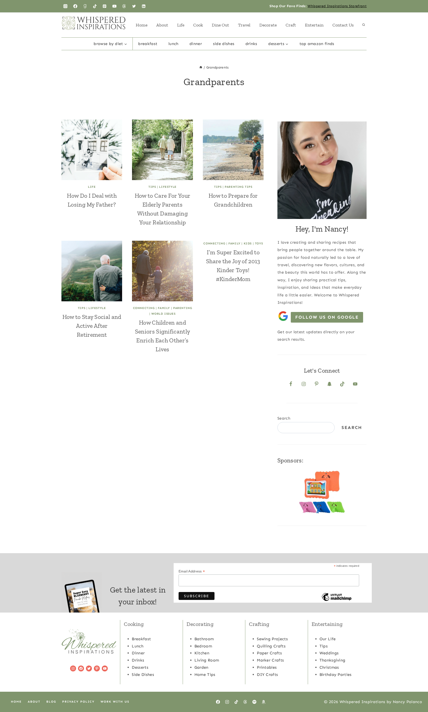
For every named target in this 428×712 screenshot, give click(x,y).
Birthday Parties (336, 674)
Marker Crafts (270, 660)
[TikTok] (95, 6)
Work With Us (115, 701)
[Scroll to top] (416, 693)
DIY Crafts (267, 674)
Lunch (173, 43)
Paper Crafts (269, 653)
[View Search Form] (364, 25)
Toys (259, 243)
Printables (267, 667)
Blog (51, 701)
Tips (152, 187)
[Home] (201, 67)
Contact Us (343, 25)
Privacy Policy (78, 701)
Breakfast (147, 43)
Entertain (314, 25)
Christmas (329, 667)
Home (141, 25)
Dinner (195, 43)
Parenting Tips (238, 187)
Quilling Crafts (271, 646)
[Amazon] (264, 702)
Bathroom (204, 639)
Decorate (268, 25)
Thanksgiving (333, 660)
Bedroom (203, 646)
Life (180, 25)
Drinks (251, 43)
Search (283, 418)
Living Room (206, 660)
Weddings (329, 653)
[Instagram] (65, 6)
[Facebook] (75, 6)
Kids (248, 243)
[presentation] (91, 149)
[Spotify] (254, 702)
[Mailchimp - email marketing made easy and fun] (336, 601)
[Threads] (124, 6)
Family (164, 308)
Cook (198, 25)
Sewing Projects (272, 639)
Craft (291, 25)
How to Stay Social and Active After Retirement (91, 325)
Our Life (328, 639)
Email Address (192, 571)
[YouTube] (114, 6)
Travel (244, 25)
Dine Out (220, 25)
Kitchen (201, 653)
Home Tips (204, 674)
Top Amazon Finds (316, 43)
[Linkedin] (144, 6)
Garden (201, 667)
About (162, 25)
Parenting (182, 308)
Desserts (140, 667)
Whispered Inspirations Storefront (337, 6)
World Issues (163, 313)
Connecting (144, 308)
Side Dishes (224, 43)
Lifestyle (167, 187)
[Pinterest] (104, 6)
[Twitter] (134, 6)
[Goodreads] (85, 6)
